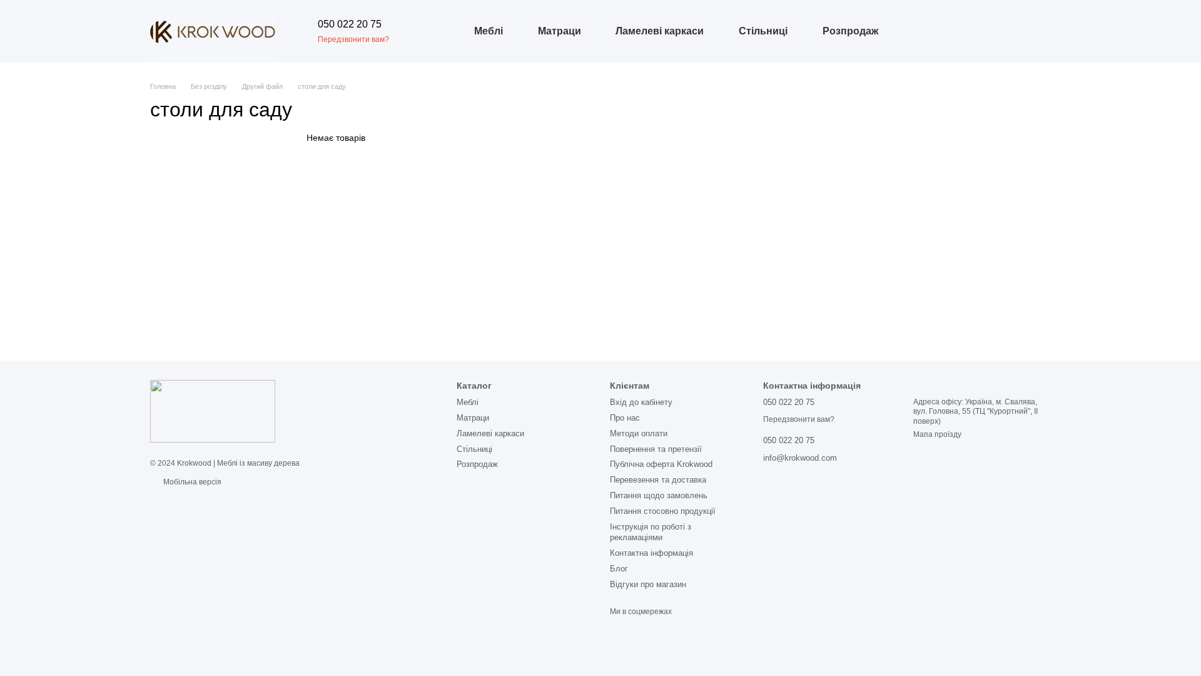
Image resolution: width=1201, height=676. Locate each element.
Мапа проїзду (937, 434)
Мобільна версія (191, 482)
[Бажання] (963, 31)
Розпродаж (850, 31)
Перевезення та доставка (658, 479)
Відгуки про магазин (648, 584)
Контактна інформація (651, 553)
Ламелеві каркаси (660, 31)
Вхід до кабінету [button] (641, 402)
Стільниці (763, 31)
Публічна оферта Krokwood (661, 464)
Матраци (559, 31)
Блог (619, 568)
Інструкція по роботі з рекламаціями (650, 532)
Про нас (625, 417)
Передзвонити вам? (353, 39)
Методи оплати (638, 433)
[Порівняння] (931, 31)
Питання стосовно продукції (663, 511)
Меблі (488, 31)
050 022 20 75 (350, 24)
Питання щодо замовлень (658, 495)
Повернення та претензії (656, 449)
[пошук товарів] (434, 31)
